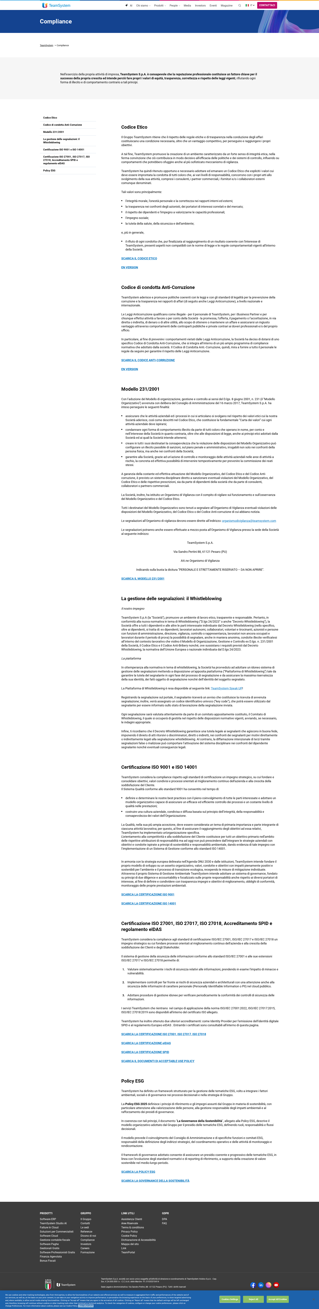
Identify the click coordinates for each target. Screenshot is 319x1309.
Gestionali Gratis (49, 1248)
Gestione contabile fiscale (55, 1240)
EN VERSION (129, 267)
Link (123, 1248)
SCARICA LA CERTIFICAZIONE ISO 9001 (147, 894)
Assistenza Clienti (131, 1219)
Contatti (85, 1223)
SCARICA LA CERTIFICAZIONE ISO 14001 (148, 903)
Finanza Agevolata (51, 1256)
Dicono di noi (88, 1235)
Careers (85, 1248)
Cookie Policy (129, 1235)
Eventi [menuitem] (213, 5)
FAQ (164, 1223)
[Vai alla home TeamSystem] (56, 5)
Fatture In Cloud (49, 1227)
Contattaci (267, 5)
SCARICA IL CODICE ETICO (139, 258)
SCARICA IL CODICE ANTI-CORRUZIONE (148, 360)
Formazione (88, 1252)
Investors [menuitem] (200, 5)
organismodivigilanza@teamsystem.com (249, 521)
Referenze (86, 1231)
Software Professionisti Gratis (57, 1252)
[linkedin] (261, 1285)
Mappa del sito (130, 1244)
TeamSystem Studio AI (53, 1223)
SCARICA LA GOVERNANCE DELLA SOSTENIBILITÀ (155, 1180)
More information (86, 1306)
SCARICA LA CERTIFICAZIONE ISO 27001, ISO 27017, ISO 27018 (163, 1034)
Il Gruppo (86, 1219)
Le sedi (85, 1227)
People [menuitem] (174, 5)
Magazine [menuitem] (226, 5)
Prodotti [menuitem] (159, 5)
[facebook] (253, 1285)
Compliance (88, 1240)
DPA (164, 1219)
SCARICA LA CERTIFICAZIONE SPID (145, 1052)
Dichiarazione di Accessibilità (138, 1240)
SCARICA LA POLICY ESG (138, 1172)
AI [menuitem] (130, 5)
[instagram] (268, 1285)
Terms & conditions (132, 1227)
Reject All (253, 1299)
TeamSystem (46, 45)
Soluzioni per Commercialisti (56, 1231)
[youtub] (276, 1285)
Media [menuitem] (187, 5)
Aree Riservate (129, 1223)
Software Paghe (49, 1244)
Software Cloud (49, 1235)
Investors (86, 1244)
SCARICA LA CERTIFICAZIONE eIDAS (146, 1043)
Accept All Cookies (277, 1299)
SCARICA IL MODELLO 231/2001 (142, 578)
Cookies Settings (230, 1299)
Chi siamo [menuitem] (142, 5)
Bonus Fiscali (48, 1260)
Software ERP (48, 1219)
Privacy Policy (129, 1231)
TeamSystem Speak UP (226, 688)
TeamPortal (128, 1252)
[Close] (313, 1299)
